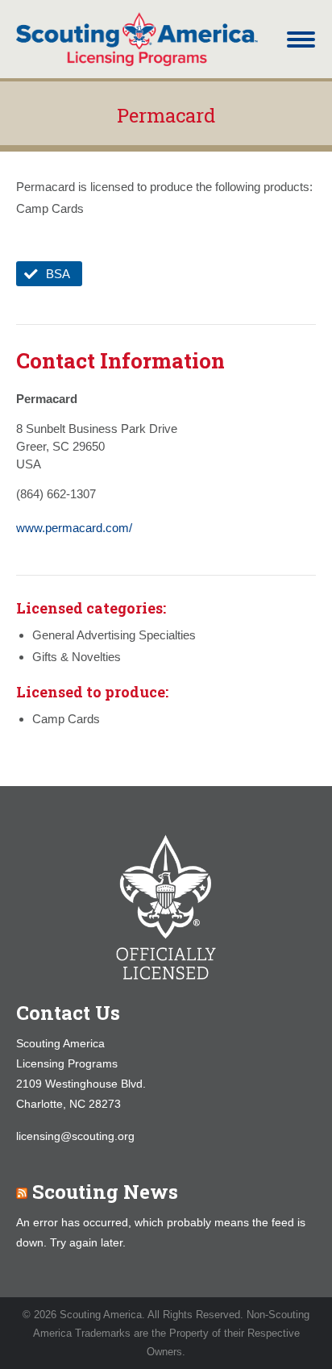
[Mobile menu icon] (301, 39)
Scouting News (105, 1191)
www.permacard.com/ (74, 528)
